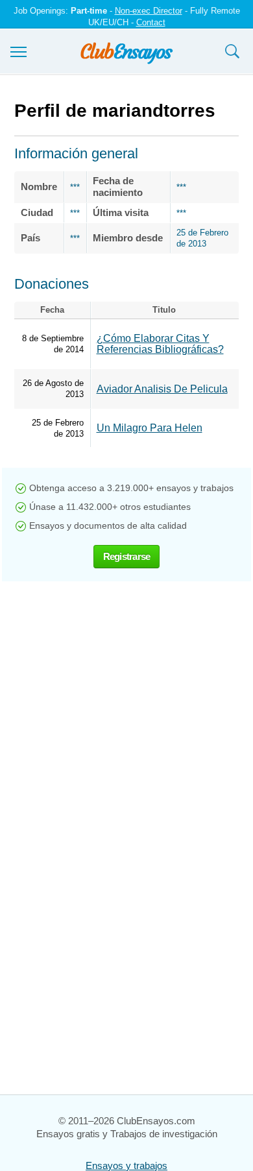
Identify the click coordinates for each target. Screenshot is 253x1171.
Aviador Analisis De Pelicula (162, 388)
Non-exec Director (148, 11)
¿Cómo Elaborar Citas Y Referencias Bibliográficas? (160, 344)
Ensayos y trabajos (126, 1165)
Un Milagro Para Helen (149, 427)
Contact (150, 22)
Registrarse (127, 556)
